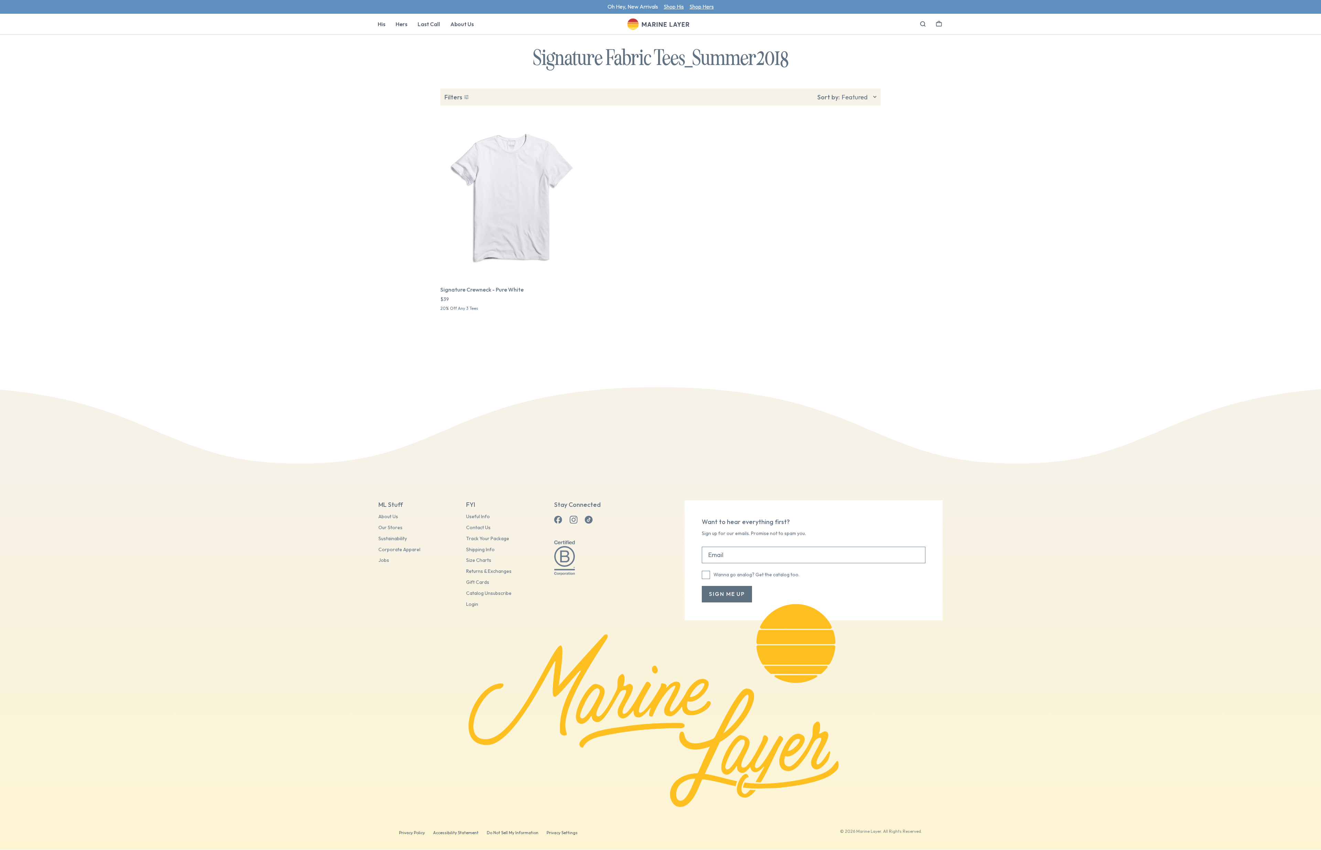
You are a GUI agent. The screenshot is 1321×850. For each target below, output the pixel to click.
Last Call (429, 24)
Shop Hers (701, 6)
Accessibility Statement (456, 832)
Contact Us (478, 528)
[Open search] (923, 24)
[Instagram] (573, 520)
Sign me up (727, 593)
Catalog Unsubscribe (489, 593)
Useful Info (478, 517)
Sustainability (392, 539)
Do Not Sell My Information (512, 832)
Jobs (383, 560)
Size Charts (478, 560)
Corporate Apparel (399, 550)
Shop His (674, 6)
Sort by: (828, 97)
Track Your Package (487, 539)
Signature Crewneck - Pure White (482, 289)
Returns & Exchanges (489, 571)
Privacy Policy (412, 832)
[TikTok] (588, 520)
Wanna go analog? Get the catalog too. (756, 574)
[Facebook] (558, 520)
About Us (462, 24)
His (381, 24)
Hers (401, 24)
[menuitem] (381, 24)
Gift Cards (477, 582)
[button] (939, 23)
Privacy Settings (562, 832)
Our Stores (390, 528)
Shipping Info (480, 550)
